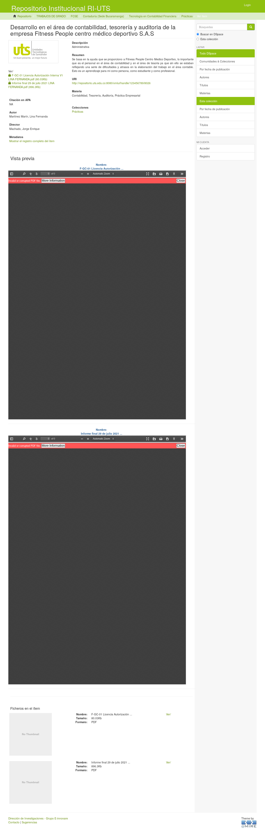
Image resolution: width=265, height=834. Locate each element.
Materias (205, 93)
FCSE (74, 16)
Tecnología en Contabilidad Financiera (152, 16)
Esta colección (209, 39)
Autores (204, 77)
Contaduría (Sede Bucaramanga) (103, 16)
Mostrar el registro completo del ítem (32, 141)
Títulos (204, 85)
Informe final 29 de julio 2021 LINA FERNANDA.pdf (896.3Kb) (31, 85)
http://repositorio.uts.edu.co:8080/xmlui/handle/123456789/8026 (111, 83)
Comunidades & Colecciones (217, 61)
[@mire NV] (249, 824)
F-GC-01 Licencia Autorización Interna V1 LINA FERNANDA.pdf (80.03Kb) (35, 77)
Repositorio (24, 16)
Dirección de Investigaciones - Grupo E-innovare (38, 818)
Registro (205, 156)
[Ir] (251, 27)
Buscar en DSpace (211, 34)
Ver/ (168, 714)
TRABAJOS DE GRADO (51, 16)
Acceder (205, 148)
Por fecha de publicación (215, 69)
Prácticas (187, 16)
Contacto (13, 822)
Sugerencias (29, 822)
